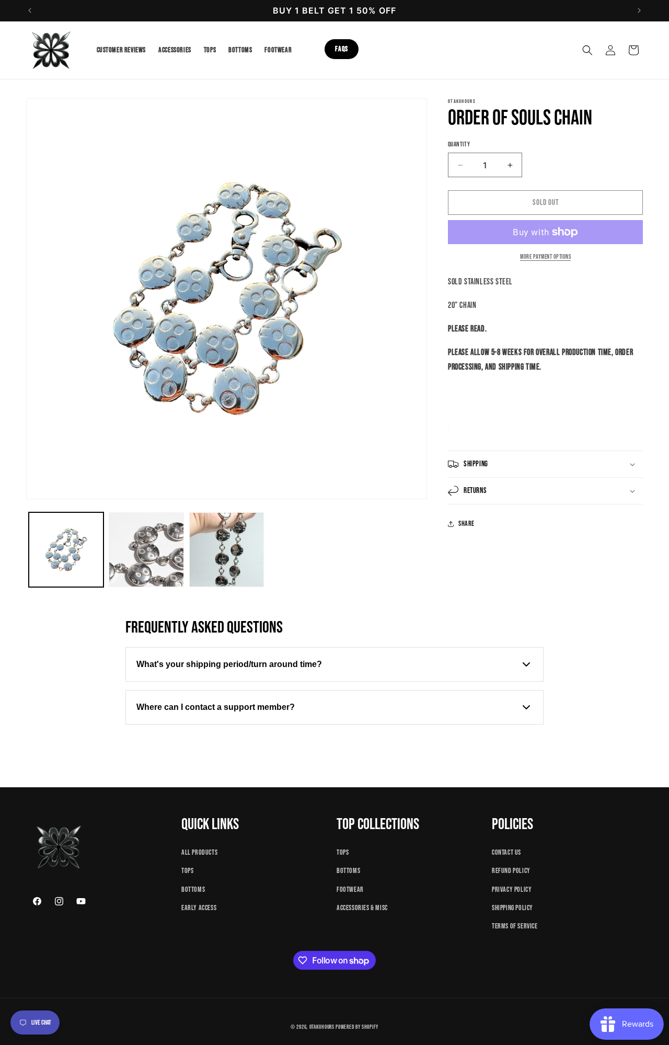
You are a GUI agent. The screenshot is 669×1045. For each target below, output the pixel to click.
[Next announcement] (639, 10)
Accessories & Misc (362, 907)
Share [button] (466, 523)
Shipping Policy (512, 907)
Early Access (198, 907)
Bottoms (193, 889)
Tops (187, 870)
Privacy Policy (512, 889)
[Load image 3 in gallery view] (226, 549)
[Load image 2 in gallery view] (146, 549)
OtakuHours (321, 1027)
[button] (587, 50)
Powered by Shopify (357, 1027)
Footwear (350, 889)
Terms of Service (515, 926)
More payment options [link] (545, 257)
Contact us (506, 852)
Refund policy (511, 870)
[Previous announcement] (29, 10)
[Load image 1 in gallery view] (66, 549)
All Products (199, 852)
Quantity (459, 144)
